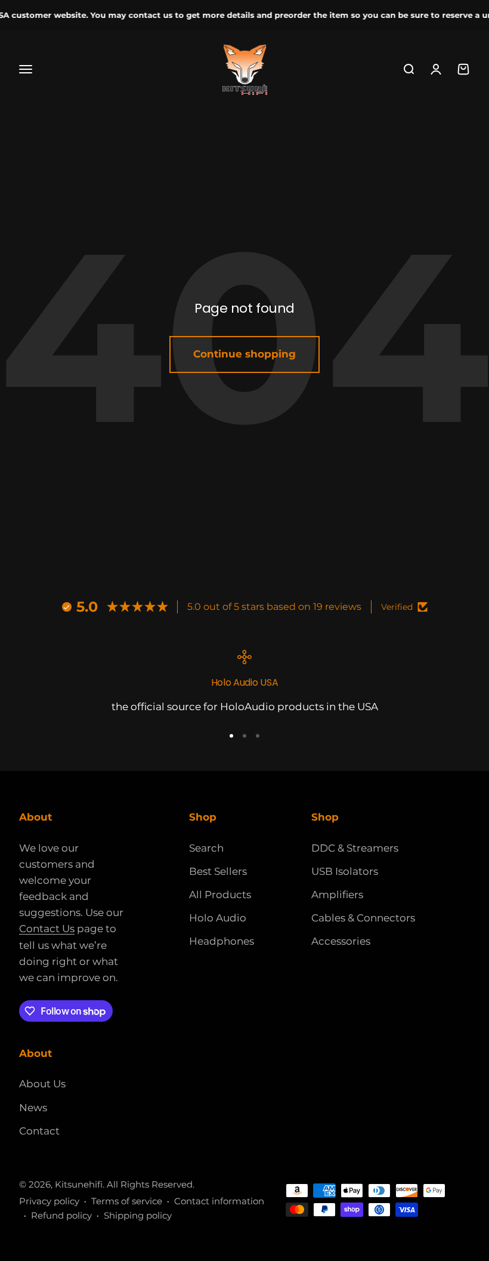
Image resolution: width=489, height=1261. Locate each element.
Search (206, 848)
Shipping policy (138, 1215)
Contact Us (47, 929)
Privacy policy (49, 1201)
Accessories (340, 941)
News (33, 1108)
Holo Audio (217, 918)
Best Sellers (218, 871)
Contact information (219, 1201)
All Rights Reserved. (150, 1184)
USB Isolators (344, 871)
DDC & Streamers (354, 848)
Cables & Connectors (363, 918)
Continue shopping (244, 354)
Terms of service (126, 1201)
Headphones (221, 941)
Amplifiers (337, 895)
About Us (42, 1084)
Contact (39, 1131)
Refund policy (61, 1215)
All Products (220, 895)
